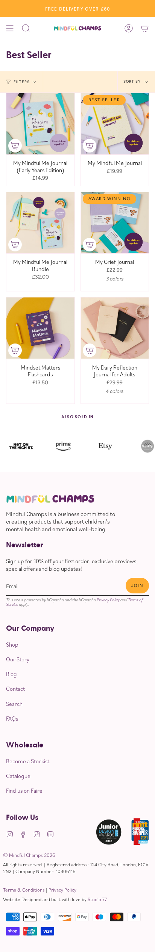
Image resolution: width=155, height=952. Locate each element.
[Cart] (144, 28)
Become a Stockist (27, 761)
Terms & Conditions (24, 889)
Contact (15, 688)
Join (137, 585)
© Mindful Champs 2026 (29, 855)
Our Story (17, 659)
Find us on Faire (24, 790)
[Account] (128, 28)
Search (14, 703)
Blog (11, 674)
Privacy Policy (108, 599)
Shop (12, 644)
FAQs (12, 718)
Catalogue (18, 775)
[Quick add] (15, 146)
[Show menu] (9, 28)
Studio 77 (97, 899)
